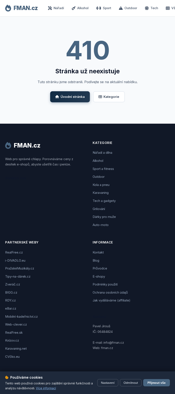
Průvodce (100, 268)
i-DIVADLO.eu (15, 260)
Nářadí (59, 8)
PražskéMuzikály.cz (19, 268)
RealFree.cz (14, 252)
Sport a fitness (103, 169)
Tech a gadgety (104, 201)
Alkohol (83, 8)
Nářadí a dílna (102, 153)
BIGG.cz (11, 292)
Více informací (46, 388)
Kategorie (111, 97)
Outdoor (130, 8)
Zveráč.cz (12, 284)
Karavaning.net (16, 348)
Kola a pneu (101, 185)
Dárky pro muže (104, 217)
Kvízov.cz (12, 340)
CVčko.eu (12, 357)
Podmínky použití (105, 284)
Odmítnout (131, 382)
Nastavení (108, 382)
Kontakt (98, 252)
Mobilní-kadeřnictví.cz (21, 316)
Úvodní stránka (73, 97)
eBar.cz (10, 308)
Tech (154, 8)
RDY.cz (10, 300)
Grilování (99, 209)
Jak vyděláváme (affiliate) (111, 300)
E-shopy (99, 276)
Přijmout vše (156, 382)
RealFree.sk (14, 332)
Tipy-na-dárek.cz (18, 276)
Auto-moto (101, 225)
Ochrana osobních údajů (110, 292)
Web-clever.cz (16, 324)
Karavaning (101, 193)
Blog (96, 260)
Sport (107, 8)
